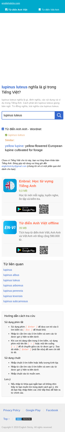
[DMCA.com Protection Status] (24, 419)
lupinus (7, 269)
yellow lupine (14, 146)
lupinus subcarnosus (15, 301)
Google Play (33, 410)
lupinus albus (11, 275)
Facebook (52, 410)
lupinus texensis (12, 296)
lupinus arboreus (13, 285)
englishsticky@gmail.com (14, 166)
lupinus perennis (13, 290)
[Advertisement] (32, 48)
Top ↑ (6, 419)
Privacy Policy (11, 410)
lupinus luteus (11, 280)
